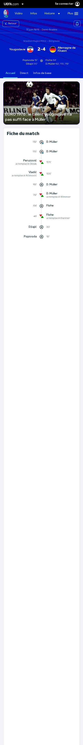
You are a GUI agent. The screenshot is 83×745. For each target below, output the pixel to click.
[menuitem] (19, 13)
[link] (18, 13)
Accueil (10, 73)
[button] (52, 13)
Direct (24, 73)
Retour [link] (12, 24)
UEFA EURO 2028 (6, 13)
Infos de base (42, 73)
